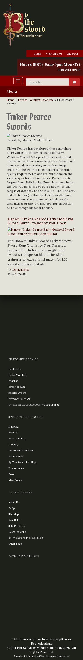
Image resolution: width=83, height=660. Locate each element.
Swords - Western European (35, 99)
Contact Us (15, 369)
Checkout (72, 53)
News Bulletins (17, 531)
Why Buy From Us (19, 398)
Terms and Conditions (21, 450)
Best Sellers (15, 520)
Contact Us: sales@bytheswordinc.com (41, 656)
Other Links (15, 543)
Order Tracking (17, 374)
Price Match (15, 456)
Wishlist (13, 380)
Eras (11, 474)
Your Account (16, 386)
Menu (12, 91)
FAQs (11, 508)
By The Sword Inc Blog (22, 462)
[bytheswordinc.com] (41, 25)
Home (10, 99)
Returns (13, 432)
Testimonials (16, 468)
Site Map (13, 514)
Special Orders (17, 392)
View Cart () (54, 53)
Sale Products (16, 525)
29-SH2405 (21, 270)
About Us (13, 502)
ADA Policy (15, 480)
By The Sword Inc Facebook (25, 537)
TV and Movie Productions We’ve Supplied (33, 404)
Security (13, 444)
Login (37, 53)
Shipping (13, 426)
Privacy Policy (16, 438)
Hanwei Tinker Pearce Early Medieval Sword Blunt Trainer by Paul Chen (40, 221)
